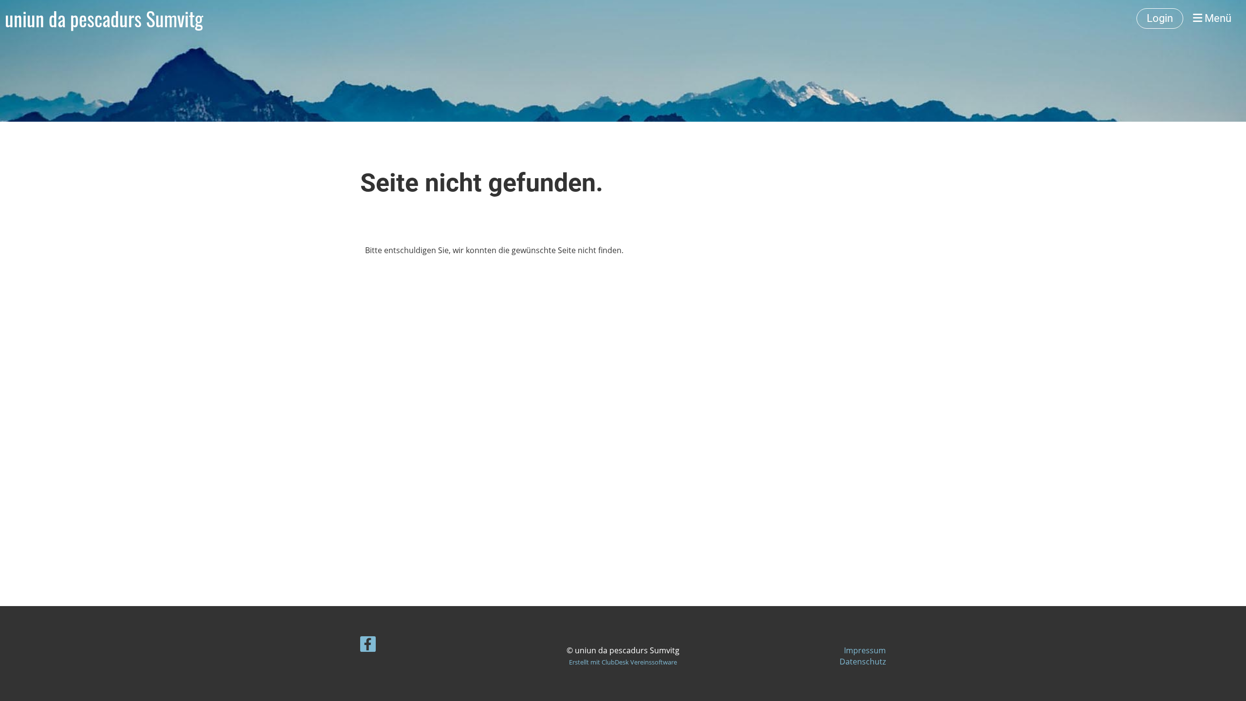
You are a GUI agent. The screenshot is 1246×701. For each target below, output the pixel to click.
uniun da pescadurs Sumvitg (104, 18)
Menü (1216, 18)
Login (1160, 18)
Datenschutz (863, 661)
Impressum (865, 650)
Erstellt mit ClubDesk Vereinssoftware (623, 662)
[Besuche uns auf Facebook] (368, 645)
